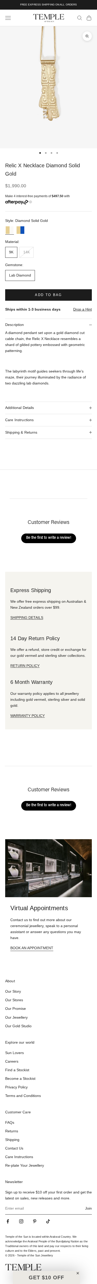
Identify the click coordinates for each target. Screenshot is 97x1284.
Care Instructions (19, 1157)
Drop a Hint (82, 309)
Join (88, 1208)
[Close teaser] (78, 1273)
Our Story (13, 991)
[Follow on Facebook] (7, 1221)
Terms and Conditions (23, 1096)
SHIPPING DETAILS (26, 617)
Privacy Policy (16, 1087)
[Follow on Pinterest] (34, 1221)
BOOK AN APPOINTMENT (31, 948)
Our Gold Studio (18, 1026)
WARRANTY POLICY (27, 716)
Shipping (12, 1140)
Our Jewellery (16, 1017)
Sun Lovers (14, 1053)
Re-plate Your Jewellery (24, 1165)
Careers (11, 1061)
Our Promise (15, 1008)
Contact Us (14, 1148)
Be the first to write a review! (48, 538)
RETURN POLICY (25, 666)
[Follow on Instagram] (21, 1221)
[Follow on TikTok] (48, 1221)
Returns (11, 1131)
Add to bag (48, 295)
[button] (46, 1277)
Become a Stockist (20, 1078)
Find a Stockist (17, 1070)
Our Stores (14, 1000)
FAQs (9, 1122)
